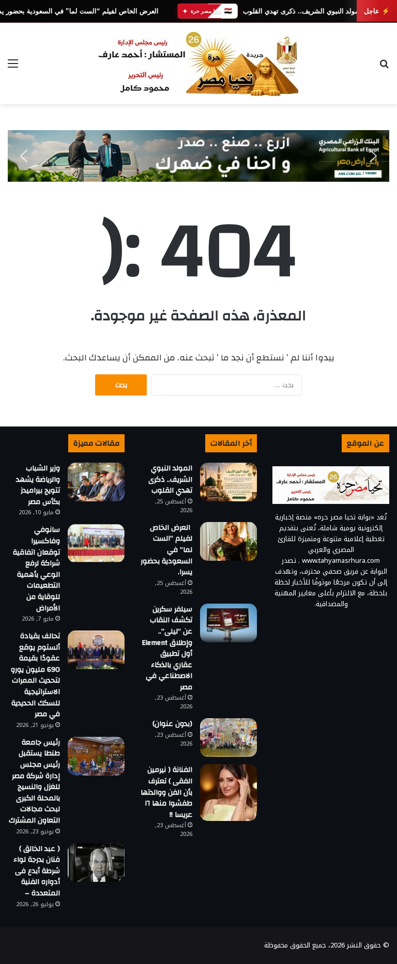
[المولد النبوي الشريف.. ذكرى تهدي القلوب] (228, 482)
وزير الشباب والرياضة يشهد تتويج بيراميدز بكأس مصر (38, 485)
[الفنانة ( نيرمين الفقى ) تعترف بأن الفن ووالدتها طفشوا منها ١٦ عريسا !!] (228, 792)
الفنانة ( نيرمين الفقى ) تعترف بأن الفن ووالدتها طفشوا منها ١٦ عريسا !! (166, 792)
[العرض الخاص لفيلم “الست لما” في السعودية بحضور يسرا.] (228, 541)
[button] (24, 156)
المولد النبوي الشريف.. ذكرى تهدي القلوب (302, 11)
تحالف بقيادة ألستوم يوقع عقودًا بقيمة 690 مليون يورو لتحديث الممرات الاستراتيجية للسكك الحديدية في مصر (35, 675)
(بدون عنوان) (172, 724)
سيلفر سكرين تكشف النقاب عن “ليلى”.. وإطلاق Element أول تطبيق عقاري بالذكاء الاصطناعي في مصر (167, 648)
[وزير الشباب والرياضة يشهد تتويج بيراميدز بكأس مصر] (96, 482)
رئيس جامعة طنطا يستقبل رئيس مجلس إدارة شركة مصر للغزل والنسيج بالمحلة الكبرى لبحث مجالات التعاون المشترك (34, 781)
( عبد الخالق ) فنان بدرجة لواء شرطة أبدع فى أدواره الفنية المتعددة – (36, 871)
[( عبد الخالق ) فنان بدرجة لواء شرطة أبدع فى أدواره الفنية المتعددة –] (96, 862)
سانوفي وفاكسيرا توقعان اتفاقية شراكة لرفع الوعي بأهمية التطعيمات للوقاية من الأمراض (36, 568)
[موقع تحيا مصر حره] (198, 63)
